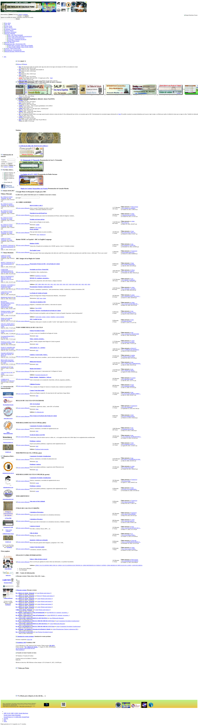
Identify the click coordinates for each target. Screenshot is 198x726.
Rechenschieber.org (8, 442)
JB (19, 114)
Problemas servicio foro (128, 429)
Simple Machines (23, 713)
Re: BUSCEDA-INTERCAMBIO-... (131, 393)
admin (20, 78)
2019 (73, 284)
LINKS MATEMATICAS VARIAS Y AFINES (94, 565)
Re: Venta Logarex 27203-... (129, 549)
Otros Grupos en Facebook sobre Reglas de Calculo (43, 415)
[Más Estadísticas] (20, 649)
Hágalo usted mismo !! (35, 368)
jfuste (132, 263)
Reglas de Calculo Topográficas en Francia (34, 188)
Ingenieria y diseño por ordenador (39, 540)
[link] (51, 78)
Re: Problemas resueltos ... (128, 386)
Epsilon (21, 100)
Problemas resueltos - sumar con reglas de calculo (7, 312)
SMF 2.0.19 (7, 713)
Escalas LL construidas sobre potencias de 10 (8, 348)
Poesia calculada (34, 229)
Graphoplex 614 (5, 367)
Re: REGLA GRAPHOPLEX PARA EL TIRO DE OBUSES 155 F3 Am (35, 621)
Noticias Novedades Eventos (37, 330)
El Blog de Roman (8, 598)
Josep (2, 314)
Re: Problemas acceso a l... (128, 444)
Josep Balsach (8, 568)
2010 (45, 284)
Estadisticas (38, 275)
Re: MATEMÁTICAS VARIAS (130, 561)
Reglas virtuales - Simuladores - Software (40, 377)
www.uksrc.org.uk (8, 418)
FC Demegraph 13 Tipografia (30, 160)
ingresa (20, 14)
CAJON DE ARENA (137, 565)
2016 (64, 284)
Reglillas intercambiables (7, 330)
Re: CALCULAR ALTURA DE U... (131, 528)
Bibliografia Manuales (35, 361)
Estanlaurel (134, 512)
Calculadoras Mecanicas (36, 519)
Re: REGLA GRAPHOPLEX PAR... (131, 459)
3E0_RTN (52, 645)
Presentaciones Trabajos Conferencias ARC (41, 286)
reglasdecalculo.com (8, 487)
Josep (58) (29, 639)
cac (132, 533)
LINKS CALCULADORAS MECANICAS (46, 565)
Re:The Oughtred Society (128, 416)
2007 (36, 284)
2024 (89, 284)
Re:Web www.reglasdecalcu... (129, 489)
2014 (58, 284)
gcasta (37, 483)
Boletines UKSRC (34, 243)
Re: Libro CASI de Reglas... (129, 514)
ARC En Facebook (35, 404)
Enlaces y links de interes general (38, 559)
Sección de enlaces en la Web (37, 434)
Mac (20, 67)
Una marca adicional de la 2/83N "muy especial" (7, 353)
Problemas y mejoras (35, 441)
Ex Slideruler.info (39, 412)
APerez (133, 270)
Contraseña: (4, 161)
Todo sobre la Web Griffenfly (37, 501)
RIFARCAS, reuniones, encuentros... (39, 278)
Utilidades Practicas (35, 384)
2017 (67, 284)
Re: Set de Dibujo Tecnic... (129, 535)
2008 (39, 284)
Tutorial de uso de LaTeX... (129, 215)
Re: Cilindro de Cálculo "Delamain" (25, 593)
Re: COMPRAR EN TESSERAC (130, 349)
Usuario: (3, 159)
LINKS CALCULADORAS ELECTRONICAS (70, 565)
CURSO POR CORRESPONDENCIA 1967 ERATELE (7, 271)
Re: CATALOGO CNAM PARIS (130, 334)
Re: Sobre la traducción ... (128, 502)
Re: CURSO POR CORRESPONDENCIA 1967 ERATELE (31, 618)
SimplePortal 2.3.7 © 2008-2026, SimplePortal (16, 717)
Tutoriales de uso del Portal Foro (38, 213)
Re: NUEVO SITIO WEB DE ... (130, 304)
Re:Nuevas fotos (126, 481)
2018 (70, 284)
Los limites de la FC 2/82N (29, 174)
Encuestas (43, 275)
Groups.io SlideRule (8, 397)
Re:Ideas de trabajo (127, 321)
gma (10, 198)
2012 (52, 284)
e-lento (10, 212)
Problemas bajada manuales (42, 449)
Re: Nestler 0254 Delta (127, 467)
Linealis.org (8, 452)
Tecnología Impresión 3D (41, 375)
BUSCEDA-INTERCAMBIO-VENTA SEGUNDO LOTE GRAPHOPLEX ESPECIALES (7, 304)
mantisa (133, 355)
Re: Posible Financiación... (128, 264)
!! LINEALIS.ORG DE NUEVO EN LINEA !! (33, 146)
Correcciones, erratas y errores (42, 316)
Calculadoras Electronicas (36, 512)
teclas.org (8, 575)
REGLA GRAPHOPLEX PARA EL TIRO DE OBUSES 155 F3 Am (7, 278)
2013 (55, 284)
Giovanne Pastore (8, 582)
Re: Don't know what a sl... (129, 232)
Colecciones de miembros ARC (38, 302)
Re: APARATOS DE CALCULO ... (131, 296)
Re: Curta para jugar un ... (128, 521)
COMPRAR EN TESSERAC (5, 380)
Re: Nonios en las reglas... (128, 342)
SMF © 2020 (14, 713)
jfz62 (20, 103)
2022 (82, 284)
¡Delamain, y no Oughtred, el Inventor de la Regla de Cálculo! (8, 286)
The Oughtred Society (8, 404)
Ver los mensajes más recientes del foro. (25, 648)
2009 (42, 284)
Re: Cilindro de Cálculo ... (128, 370)
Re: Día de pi (125, 222)
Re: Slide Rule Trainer (127, 379)
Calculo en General (35, 526)
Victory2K (133, 540)
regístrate (25, 14)
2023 (86, 284)
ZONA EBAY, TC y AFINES (37, 347)
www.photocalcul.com (8, 499)
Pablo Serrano (134, 206)
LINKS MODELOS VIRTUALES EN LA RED (119, 565)
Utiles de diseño (34, 533)
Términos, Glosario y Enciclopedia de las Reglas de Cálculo (45, 310)
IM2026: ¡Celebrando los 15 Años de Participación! (8, 263)
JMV (20, 75)
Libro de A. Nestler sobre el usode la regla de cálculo (7, 324)
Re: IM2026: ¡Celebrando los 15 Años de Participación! (8, 246)
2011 (48, 284)
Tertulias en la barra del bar (37, 219)
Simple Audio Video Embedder (12, 715)
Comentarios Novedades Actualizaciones (40, 426)
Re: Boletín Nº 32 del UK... (129, 245)
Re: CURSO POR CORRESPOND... (131, 363)
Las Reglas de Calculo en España (38, 293)
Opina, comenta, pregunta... (37, 339)
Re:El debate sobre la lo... (128, 252)
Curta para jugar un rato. (7, 372)
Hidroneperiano (23, 80)
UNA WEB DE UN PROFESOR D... (131, 436)
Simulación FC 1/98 (8, 527)
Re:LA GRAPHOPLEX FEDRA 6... (131, 542)
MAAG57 (11, 205)
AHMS (21, 105)
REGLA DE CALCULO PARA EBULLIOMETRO (7, 360)
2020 (76, 284)
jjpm (20, 119)
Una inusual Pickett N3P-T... (8, 336)
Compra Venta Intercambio (37, 390)
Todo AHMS (38, 308)
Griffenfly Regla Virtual (8, 533)
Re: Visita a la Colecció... (128, 271)
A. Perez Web (8, 518)
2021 (79, 284)
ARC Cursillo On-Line (36, 319)
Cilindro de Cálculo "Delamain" (5, 239)
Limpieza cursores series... (128, 356)
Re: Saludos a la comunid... (129, 208)
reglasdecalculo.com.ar (8, 473)
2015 (61, 284)
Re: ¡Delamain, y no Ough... (129, 288)
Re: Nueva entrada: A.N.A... (129, 312)
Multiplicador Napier (6, 297)
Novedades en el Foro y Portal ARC (39, 269)
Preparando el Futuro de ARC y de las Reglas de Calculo (45, 264)
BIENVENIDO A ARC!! (36, 205)
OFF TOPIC (38, 227)
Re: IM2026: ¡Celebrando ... (129, 280)
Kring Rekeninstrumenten (8, 433)
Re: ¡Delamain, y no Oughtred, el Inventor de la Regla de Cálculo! (33, 629)
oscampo (133, 377)
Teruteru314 (42, 234)
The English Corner (35, 250)
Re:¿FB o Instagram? (127, 407)
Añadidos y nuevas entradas (57, 316)
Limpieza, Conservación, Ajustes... (39, 354)
